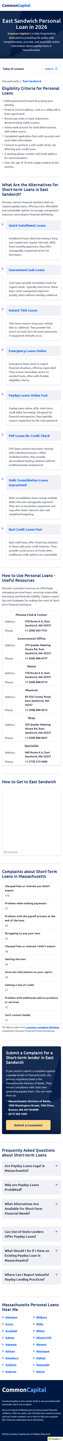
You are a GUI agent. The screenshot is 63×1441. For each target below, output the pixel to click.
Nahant (41, 1358)
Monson (41, 1344)
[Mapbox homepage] (10, 852)
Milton (40, 1331)
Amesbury (11, 1358)
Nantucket (42, 1364)
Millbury (41, 1317)
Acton (9, 1324)
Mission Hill (43, 1337)
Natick (40, 1371)
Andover (10, 1371)
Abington (11, 1317)
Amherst (10, 1364)
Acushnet (11, 1331)
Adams (9, 1337)
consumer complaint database (42, 1027)
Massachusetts (10, 81)
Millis (39, 1324)
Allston (10, 1351)
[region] (31, 822)
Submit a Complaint (28, 1125)
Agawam (11, 1344)
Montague (42, 1351)
